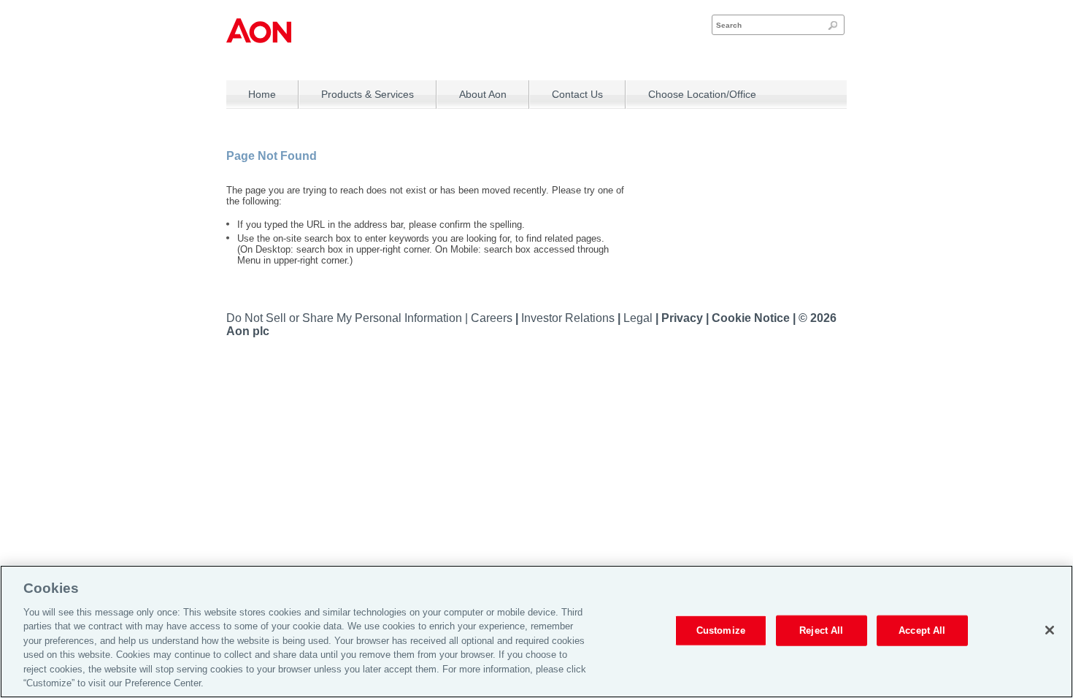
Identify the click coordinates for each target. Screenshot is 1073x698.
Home (262, 94)
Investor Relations (569, 318)
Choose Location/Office (702, 94)
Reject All (821, 630)
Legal (639, 318)
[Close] (1050, 630)
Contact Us (577, 94)
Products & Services (367, 94)
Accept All (922, 630)
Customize (720, 630)
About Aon (483, 94)
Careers (493, 318)
